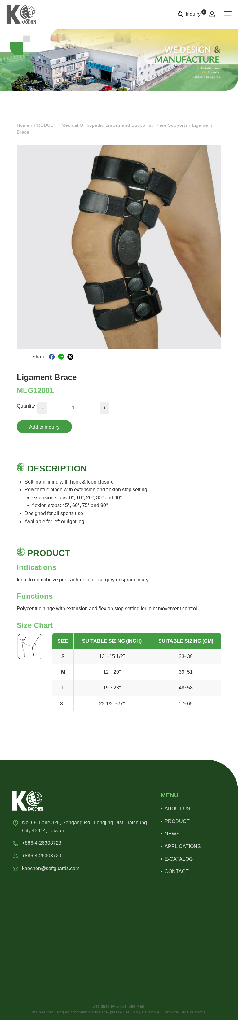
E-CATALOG (179, 859)
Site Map (136, 1006)
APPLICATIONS (183, 846)
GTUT (121, 1006)
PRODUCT (46, 125)
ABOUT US (177, 808)
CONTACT (177, 871)
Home (24, 125)
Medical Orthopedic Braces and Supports (106, 125)
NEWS (172, 833)
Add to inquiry (44, 427)
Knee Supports (171, 125)
